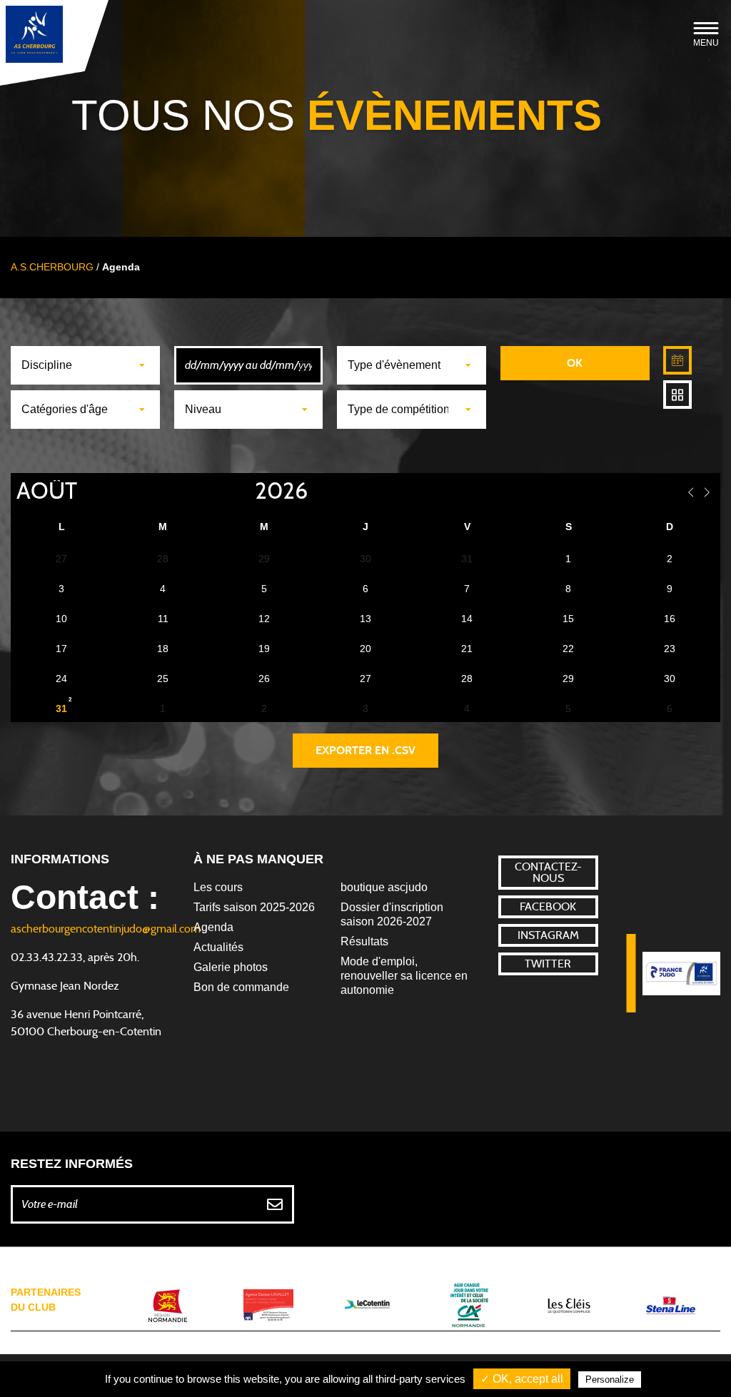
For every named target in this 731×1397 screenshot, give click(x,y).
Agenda (213, 927)
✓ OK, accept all (521, 1379)
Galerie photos (230, 967)
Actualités (218, 947)
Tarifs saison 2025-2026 (254, 907)
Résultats (364, 941)
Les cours (218, 887)
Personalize (609, 1379)
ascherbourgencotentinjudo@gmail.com (106, 929)
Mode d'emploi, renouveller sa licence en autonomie (404, 975)
